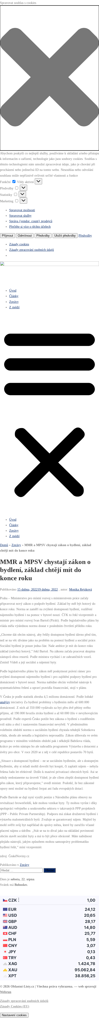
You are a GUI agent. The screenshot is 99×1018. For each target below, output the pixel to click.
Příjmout (7, 235)
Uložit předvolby (65, 235)
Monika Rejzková (80, 589)
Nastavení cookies (14, 1015)
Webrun (5, 992)
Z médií (14, 307)
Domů (4, 545)
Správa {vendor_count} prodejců (30, 221)
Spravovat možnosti (22, 210)
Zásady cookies (19, 244)
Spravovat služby (20, 215)
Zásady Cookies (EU (14, 1006)
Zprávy (14, 302)
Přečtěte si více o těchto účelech (30, 226)
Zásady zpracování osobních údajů (31, 250)
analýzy (5, 702)
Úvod (12, 290)
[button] (49, 78)
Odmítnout (25, 235)
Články (13, 296)
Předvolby (43, 235)
